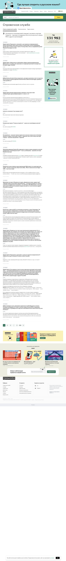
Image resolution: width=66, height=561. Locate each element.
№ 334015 (5, 109)
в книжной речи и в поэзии (34, 52)
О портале (21, 385)
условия (52, 557)
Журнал (41, 11)
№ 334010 (5, 180)
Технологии (29, 364)
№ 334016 (5, 90)
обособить (15, 69)
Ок (57, 557)
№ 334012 (5, 147)
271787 (13, 126)
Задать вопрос (30, 29)
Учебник (45, 11)
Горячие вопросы (22, 29)
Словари (31, 11)
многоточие (26, 246)
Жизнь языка (51, 365)
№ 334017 (5, 76)
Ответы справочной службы (10, 29)
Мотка (43, 399)
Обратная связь (22, 388)
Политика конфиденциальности (25, 391)
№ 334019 (5, 42)
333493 (14, 141)
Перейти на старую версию (54, 392)
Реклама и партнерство (23, 390)
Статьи (4, 365)
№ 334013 (5, 133)
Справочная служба (24, 11)
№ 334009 (5, 207)
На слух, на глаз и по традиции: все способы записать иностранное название (11, 363)
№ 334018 (5, 60)
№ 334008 (5, 228)
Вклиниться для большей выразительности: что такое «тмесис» (52, 363)
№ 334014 (5, 121)
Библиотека (5, 390)
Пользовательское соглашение (25, 393)
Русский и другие (9, 365)
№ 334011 (5, 164)
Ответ (4, 82)
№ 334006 (5, 267)
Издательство (50, 11)
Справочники (36, 11)
